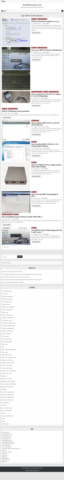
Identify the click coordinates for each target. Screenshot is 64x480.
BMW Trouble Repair (42, 19)
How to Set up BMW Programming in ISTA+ (44, 195)
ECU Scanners (5, 336)
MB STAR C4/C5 (6, 460)
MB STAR (4, 376)
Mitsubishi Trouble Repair (8, 381)
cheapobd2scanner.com (32, 5)
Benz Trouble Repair (7, 309)
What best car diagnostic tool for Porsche (12, 271)
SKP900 (4, 450)
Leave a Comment (46, 23)
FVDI (3, 346)
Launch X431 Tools (6, 373)
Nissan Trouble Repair (7, 386)
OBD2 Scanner (5, 432)
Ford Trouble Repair (7, 341)
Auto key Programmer (7, 296)
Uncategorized (35, 120)
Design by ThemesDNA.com (32, 470)
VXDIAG (4, 413)
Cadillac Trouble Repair (8, 317)
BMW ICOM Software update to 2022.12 (45, 21)
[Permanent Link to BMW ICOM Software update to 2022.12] (16, 32)
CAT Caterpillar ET (6, 447)
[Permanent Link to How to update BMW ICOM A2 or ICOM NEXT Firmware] (16, 130)
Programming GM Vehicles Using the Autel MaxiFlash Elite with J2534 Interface (22, 274)
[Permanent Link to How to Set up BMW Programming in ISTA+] (16, 202)
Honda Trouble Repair (7, 360)
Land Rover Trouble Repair (9, 370)
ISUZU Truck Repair (7, 365)
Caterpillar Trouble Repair (8, 323)
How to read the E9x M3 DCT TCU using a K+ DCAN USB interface (46, 95)
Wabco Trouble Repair (7, 416)
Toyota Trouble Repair (7, 400)
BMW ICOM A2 (5, 458)
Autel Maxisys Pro (6, 438)
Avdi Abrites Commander (8, 307)
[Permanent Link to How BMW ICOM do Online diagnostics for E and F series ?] (16, 236)
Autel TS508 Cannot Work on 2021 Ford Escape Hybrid (15, 277)
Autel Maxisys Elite (6, 440)
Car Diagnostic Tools (7, 320)
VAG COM (4, 405)
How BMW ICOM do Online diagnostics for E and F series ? (46, 231)
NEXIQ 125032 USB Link (8, 443)
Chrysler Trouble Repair (8, 328)
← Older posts (5, 246)
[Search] (62, 11)
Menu (4, 1)
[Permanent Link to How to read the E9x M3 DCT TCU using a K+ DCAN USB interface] (16, 97)
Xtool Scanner (5, 423)
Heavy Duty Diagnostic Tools (9, 357)
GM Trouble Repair (7, 354)
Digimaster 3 (5, 455)
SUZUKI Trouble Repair (8, 397)
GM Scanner (5, 352)
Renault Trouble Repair (8, 394)
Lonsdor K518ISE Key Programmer (11, 448)
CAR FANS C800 (6, 445)
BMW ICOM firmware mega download (15, 111)
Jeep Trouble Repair (7, 368)
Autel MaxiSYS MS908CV (8, 442)
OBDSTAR (4, 389)
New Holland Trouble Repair (9, 384)
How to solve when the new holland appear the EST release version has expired (22, 279)
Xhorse (4, 421)
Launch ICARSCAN (6, 437)
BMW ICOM (34, 19)
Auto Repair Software (37, 91)
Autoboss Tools (6, 304)
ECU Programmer (6, 333)
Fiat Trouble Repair (7, 339)
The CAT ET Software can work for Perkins (12, 282)
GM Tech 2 (4, 461)
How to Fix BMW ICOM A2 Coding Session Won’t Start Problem (46, 166)
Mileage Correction (7, 378)
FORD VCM (4, 344)
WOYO (3, 418)
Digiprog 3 (4, 456)
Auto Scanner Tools (7, 301)
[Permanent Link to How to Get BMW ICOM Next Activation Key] (16, 68)
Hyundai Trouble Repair (8, 362)
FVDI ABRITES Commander (9, 349)
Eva (32, 23)
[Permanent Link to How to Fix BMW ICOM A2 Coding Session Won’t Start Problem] (16, 176)
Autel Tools (4, 293)
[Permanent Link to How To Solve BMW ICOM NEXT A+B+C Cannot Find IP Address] (16, 151)
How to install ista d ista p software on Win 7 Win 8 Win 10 (22, 217)
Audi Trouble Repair (7, 291)
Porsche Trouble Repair (8, 392)
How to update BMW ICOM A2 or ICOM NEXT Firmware (45, 124)
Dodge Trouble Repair (7, 331)
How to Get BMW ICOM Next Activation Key (46, 50)
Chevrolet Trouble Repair (8, 325)
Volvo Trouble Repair (7, 408)
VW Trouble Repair (7, 410)
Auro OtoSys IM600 (7, 452)
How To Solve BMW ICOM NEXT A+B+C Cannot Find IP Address (45, 145)
